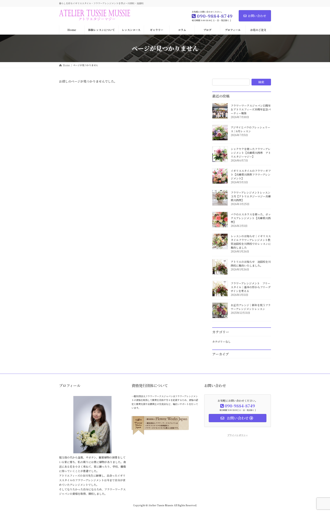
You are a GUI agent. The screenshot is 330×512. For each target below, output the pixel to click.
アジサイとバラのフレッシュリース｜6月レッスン (250, 129)
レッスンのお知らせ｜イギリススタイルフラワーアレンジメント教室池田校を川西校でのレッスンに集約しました (251, 241)
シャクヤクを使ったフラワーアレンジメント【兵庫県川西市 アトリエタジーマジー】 (251, 152)
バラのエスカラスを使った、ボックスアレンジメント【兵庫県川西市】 (251, 218)
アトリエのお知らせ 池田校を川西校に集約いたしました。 (251, 263)
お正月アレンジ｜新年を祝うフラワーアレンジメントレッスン (251, 307)
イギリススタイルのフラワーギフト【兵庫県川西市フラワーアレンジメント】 (251, 174)
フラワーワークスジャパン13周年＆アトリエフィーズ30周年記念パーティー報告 (251, 109)
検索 (261, 82)
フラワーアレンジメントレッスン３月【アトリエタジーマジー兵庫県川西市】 (251, 196)
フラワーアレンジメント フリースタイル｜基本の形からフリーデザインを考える (251, 287)
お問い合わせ (257, 16)
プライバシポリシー (237, 435)
